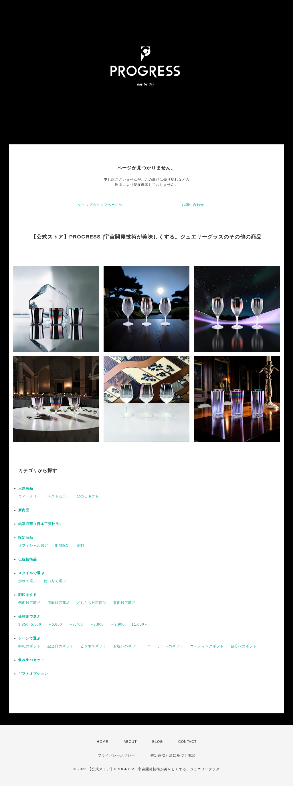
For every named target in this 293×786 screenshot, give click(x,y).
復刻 (80, 546)
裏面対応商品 (124, 603)
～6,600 (55, 624)
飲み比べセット (31, 660)
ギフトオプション (33, 674)
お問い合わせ (193, 205)
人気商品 (25, 488)
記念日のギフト (60, 646)
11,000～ (140, 624)
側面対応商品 (29, 603)
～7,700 (76, 624)
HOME (102, 742)
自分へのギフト (244, 646)
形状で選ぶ (27, 581)
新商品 (23, 510)
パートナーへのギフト (164, 646)
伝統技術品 (27, 559)
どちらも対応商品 (91, 603)
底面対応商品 (58, 603)
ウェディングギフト (207, 646)
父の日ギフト (88, 496)
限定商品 (25, 538)
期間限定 (62, 546)
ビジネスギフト (93, 646)
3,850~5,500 (29, 624)
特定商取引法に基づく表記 (173, 755)
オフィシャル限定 (33, 546)
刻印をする (27, 595)
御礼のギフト (29, 646)
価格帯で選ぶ (29, 616)
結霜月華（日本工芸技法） (40, 524)
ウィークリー (29, 496)
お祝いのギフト (126, 646)
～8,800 (97, 624)
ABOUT (130, 742)
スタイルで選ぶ (31, 573)
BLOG (157, 742)
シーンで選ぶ (29, 638)
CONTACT (187, 742)
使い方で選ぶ (55, 581)
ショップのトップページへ (100, 205)
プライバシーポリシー (116, 755)
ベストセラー (58, 496)
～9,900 (118, 624)
